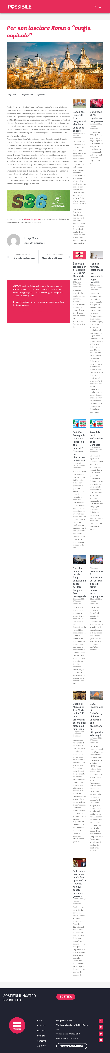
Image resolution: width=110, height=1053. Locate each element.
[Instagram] (101, 1027)
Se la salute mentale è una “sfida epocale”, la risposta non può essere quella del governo (79, 884)
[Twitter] (101, 1034)
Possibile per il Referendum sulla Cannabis (96, 438)
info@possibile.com (64, 1020)
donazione (28, 289)
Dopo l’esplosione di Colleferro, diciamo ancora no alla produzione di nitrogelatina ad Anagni (97, 719)
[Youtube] (101, 1040)
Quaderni (41, 95)
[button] (95, 7)
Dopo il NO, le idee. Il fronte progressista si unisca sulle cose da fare (80, 121)
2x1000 (42, 289)
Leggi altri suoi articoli (34, 243)
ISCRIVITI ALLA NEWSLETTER (31, 311)
